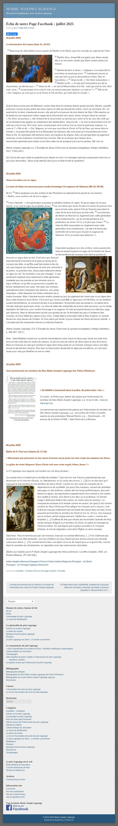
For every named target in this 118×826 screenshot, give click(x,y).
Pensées (10, 637)
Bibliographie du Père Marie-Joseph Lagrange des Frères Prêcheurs (34, 674)
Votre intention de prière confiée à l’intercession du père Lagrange (33, 657)
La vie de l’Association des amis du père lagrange (27, 692)
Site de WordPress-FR (15, 797)
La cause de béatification (16, 619)
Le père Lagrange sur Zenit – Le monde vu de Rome (28, 640)
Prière (8, 614)
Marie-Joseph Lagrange (31, 9)
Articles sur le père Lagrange (18, 628)
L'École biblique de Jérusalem (18, 728)
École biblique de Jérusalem (18, 765)
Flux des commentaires (16, 794)
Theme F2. (69, 820)
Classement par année (15, 779)
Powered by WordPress (54, 820)
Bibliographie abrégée (15, 672)
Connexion (10, 789)
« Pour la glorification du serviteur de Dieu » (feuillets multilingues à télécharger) (39, 649)
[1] (92, 106)
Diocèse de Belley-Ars (15, 770)
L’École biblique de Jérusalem (18, 651)
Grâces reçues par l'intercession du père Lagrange (27, 722)
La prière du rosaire (14, 631)
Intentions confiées (17, 660)
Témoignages (12, 654)
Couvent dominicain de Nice (18, 767)
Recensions (11, 680)
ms (15, 28)
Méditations (11, 741)
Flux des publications (15, 791)
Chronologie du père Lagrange (19, 616)
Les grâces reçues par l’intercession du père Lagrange (29, 662)
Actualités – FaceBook (15, 711)
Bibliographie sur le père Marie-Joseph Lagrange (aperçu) (30, 677)
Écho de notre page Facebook (45, 571)
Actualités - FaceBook (24, 571)
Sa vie (8, 611)
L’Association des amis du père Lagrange (23, 689)
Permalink (61, 571)
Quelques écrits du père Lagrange (20, 634)
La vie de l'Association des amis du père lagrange (27, 736)
